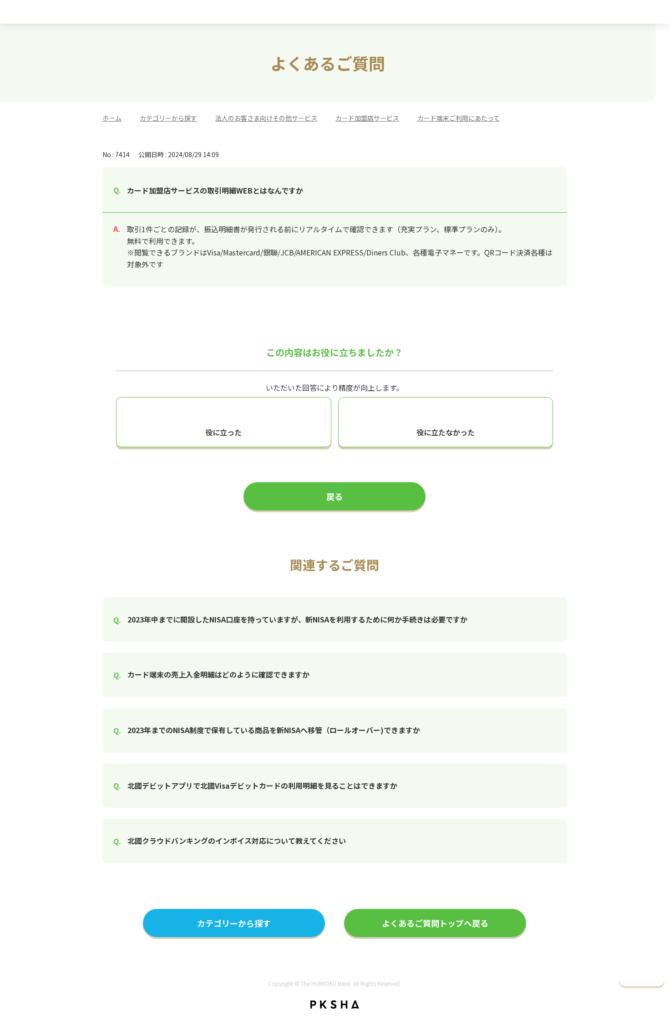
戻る (334, 496)
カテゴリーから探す (168, 117)
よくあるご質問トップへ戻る (435, 923)
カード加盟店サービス (367, 117)
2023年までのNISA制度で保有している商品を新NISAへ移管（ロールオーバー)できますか (273, 729)
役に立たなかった (445, 432)
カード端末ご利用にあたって (458, 117)
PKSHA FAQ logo (334, 1004)
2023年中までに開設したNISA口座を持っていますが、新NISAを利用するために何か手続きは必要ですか (297, 619)
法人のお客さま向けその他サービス (266, 117)
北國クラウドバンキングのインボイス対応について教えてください (236, 840)
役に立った (223, 432)
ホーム (112, 117)
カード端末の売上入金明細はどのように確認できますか (218, 674)
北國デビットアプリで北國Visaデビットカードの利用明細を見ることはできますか (262, 785)
